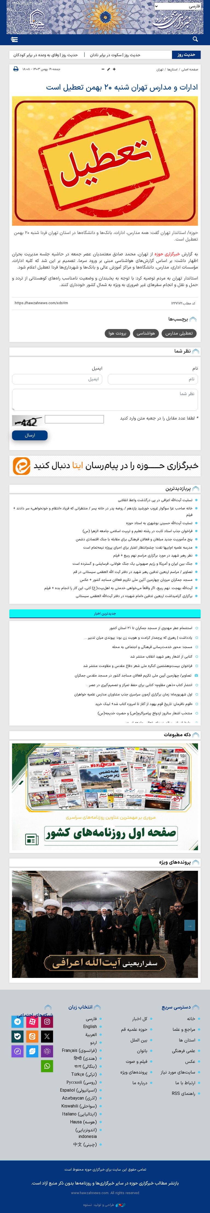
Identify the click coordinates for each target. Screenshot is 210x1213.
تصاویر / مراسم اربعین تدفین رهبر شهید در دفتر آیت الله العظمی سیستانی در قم (132, 572)
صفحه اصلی (190, 69)
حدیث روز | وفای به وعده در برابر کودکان (62, 55)
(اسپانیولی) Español (78, 1090)
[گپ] (17, 1051)
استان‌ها (172, 69)
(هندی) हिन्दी (85, 1058)
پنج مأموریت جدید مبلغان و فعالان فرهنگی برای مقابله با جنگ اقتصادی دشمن (134, 539)
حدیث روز (186, 55)
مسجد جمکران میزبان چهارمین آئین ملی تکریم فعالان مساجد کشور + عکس (136, 580)
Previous (189, 925)
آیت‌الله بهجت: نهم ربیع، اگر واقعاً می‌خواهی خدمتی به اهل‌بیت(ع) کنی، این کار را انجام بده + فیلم (118, 588)
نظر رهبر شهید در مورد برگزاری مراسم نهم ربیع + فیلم (152, 555)
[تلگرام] (17, 1022)
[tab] (105, 613)
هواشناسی (146, 333)
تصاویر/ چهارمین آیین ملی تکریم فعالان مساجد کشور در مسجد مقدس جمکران (133, 675)
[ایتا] (32, 1037)
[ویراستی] (32, 1051)
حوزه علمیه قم (134, 1029)
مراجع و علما (184, 1029)
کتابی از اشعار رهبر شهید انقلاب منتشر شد (161, 656)
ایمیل (97, 368)
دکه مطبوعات (177, 735)
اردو (93, 1043)
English (90, 1027)
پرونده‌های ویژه (175, 862)
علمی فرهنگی (183, 1051)
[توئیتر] (47, 1037)
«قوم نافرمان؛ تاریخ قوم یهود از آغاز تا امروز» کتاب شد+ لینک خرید (143, 704)
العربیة (91, 1035)
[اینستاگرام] (47, 1022)
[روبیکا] (47, 1051)
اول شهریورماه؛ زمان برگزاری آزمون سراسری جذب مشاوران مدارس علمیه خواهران (133, 694)
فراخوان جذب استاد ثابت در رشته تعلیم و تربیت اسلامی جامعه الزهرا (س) (137, 531)
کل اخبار (139, 1019)
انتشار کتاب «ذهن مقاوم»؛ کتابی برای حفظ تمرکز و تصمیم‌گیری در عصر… (139, 685)
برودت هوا (117, 333)
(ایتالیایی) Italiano (79, 1114)
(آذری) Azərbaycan (79, 1098)
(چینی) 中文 (85, 1144)
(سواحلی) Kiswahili (79, 1106)
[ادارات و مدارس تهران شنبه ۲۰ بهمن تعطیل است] (105, 161)
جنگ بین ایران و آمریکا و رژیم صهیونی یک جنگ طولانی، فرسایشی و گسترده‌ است (132, 563)
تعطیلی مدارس (179, 333)
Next (20, 925)
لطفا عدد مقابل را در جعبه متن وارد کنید (159, 418)
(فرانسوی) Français (79, 1051)
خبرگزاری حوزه (167, 254)
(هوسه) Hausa (83, 1122)
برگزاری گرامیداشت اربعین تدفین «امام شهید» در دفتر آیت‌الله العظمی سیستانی (134, 596)
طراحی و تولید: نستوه (98, 1205)
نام (195, 368)
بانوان (142, 1051)
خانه (191, 1019)
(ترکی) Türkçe (84, 1074)
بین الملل (138, 1040)
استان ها (187, 1040)
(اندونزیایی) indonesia (86, 1133)
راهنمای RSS (183, 1094)
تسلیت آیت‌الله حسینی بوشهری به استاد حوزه (159, 523)
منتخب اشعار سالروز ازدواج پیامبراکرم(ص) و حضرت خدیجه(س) (145, 713)
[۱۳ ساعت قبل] (105, 796)
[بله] (17, 1037)
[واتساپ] (47, 1066)
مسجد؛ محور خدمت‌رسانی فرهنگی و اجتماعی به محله (152, 647)
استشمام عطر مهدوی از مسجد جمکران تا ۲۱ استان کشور (150, 628)
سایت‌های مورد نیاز (178, 1072)
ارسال (30, 435)
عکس (190, 1061)
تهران (160, 69)
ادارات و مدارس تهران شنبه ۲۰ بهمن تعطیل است (122, 87)
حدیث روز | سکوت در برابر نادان (132, 55)
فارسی (91, 1019)
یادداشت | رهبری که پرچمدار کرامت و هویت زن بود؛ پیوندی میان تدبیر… (138, 637)
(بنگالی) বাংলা (85, 1066)
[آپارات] (32, 1022)
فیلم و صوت (136, 1061)
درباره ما (139, 1083)
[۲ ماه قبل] (105, 924)
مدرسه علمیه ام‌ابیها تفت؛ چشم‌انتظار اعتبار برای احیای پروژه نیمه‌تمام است (137, 547)
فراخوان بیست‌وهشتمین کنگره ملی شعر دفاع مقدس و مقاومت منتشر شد (137, 666)
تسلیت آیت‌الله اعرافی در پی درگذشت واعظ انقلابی (155, 500)
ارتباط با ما (185, 1083)
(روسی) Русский (81, 1082)
